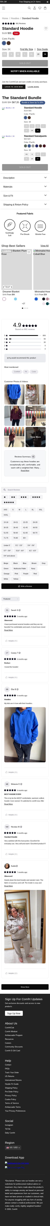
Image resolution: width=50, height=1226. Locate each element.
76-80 (15, 538)
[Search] (29, 8)
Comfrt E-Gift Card (12, 1051)
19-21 (15, 522)
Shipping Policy (11, 1088)
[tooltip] (33, 457)
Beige (6, 563)
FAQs (7, 1069)
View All (45, 245)
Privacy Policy (11, 1096)
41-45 (25, 528)
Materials (7, 186)
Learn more (33, 87)
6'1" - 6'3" (32, 551)
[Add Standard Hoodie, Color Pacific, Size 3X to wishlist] (46, 28)
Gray (43, 563)
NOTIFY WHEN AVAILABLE (25, 71)
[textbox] (23, 490)
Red (35, 574)
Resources (9, 1039)
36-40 (15, 528)
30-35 (6, 528)
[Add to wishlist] (29, 252)
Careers (8, 1043)
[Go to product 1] (22, 308)
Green (6, 569)
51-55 (6, 533)
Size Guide (42, 49)
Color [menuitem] (34, 372)
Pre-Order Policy (11, 1092)
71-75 (6, 538)
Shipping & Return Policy (15, 204)
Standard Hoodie (33, 108)
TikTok (7, 1129)
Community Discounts (14, 1047)
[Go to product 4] (27, 308)
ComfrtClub (9, 1028)
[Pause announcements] (47, 2)
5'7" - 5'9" (7, 551)
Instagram (9, 1125)
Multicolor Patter (20, 569)
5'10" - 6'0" (20, 551)
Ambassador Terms (13, 1107)
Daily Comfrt (10, 1133)
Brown (34, 563)
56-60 (15, 533)
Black (15, 563)
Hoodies (15, 18)
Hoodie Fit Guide (11, 1084)
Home (5, 18)
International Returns (13, 1080)
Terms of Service (12, 1103)
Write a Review (29, 587)
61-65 (25, 533)
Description (9, 178)
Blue (24, 563)
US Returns (9, 1076)
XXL (40, 510)
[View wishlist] (39, 8)
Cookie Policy (10, 1099)
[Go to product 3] (25, 308)
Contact (8, 1065)
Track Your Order (12, 1073)
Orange (6, 574)
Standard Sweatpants (35, 136)
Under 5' (7, 545)
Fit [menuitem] (26, 372)
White (6, 579)
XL (33, 510)
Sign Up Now (13, 1013)
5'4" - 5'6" (31, 545)
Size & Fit (8, 195)
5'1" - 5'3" (18, 545)
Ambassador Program (13, 1035)
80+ (24, 538)
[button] (14, 23)
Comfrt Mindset (11, 1032)
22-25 (25, 522)
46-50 (35, 528)
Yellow (15, 579)
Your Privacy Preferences (15, 1111)
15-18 (6, 522)
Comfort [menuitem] (17, 372)
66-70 (35, 533)
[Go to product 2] (24, 308)
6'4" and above (9, 556)
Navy (33, 569)
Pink (16, 574)
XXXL (6, 515)
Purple (25, 574)
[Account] (34, 8)
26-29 (35, 522)
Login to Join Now (14, 87)
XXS (5, 510)
